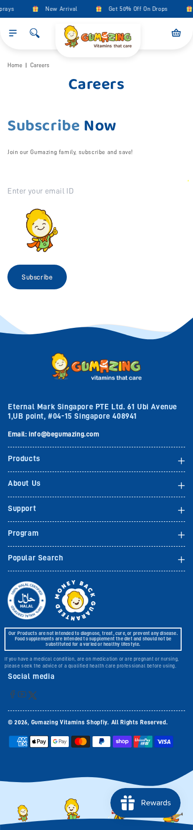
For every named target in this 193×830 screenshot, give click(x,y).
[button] (13, 33)
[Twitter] (32, 695)
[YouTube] (22, 694)
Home (14, 65)
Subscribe (37, 277)
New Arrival (60, 9)
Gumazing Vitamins (59, 722)
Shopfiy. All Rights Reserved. (127, 722)
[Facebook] (12, 694)
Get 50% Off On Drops (136, 9)
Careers (39, 65)
